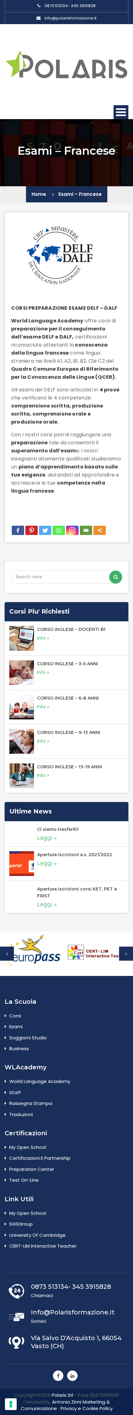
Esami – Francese (80, 194)
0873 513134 (56, 6)
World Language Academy (39, 1081)
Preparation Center (31, 1169)
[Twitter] (45, 530)
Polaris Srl (62, 1395)
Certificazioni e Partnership (40, 1158)
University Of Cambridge (37, 1235)
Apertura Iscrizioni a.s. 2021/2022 (74, 854)
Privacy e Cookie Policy (87, 1408)
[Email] (86, 530)
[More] (99, 530)
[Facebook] (18, 530)
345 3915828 (83, 6)
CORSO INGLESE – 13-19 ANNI (69, 767)
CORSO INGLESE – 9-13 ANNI (68, 732)
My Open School (27, 1147)
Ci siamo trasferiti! (58, 829)
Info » (43, 638)
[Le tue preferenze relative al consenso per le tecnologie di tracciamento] (11, 1404)
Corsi (15, 1015)
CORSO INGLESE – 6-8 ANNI (68, 698)
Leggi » (47, 838)
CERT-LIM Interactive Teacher (42, 1246)
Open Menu (121, 112)
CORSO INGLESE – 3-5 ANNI (67, 664)
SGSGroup (21, 1224)
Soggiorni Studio (28, 1037)
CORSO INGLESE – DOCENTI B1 (71, 629)
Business (19, 1048)
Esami (16, 1026)
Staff (15, 1092)
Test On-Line (24, 1180)
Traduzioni (21, 1114)
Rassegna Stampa (30, 1103)
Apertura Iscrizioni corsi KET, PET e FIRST (77, 892)
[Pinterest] (31, 530)
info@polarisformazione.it (71, 18)
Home (39, 194)
